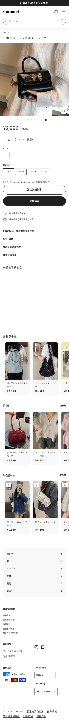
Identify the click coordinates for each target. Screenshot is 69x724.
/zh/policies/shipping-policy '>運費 (23, 182)
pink (45, 171)
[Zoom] (64, 111)
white (21, 171)
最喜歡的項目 (8, 620)
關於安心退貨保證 (12, 246)
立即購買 (34, 201)
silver (33, 171)
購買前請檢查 (9, 254)
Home (6, 32)
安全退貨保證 (8, 628)
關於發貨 (28, 716)
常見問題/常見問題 (11, 633)
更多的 (63, 405)
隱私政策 (52, 711)
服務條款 (41, 716)
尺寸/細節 (8, 238)
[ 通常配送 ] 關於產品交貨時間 (18, 230)
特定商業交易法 (35, 711)
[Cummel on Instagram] (36, 647)
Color (6, 164)
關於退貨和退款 (11, 716)
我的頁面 (6, 615)
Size (5, 148)
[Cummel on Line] (43, 647)
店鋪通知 (6, 624)
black (8, 171)
